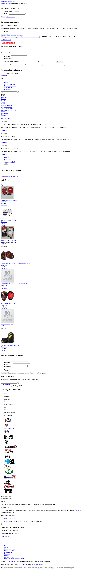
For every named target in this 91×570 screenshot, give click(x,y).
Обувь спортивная (6, 105)
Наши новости (5, 118)
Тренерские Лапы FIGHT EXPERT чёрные (14, 283)
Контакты (7, 89)
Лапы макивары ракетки (8, 110)
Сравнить (4, 201)
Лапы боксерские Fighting (8, 220)
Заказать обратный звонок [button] (9, 48)
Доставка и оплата (9, 84)
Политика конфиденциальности (14, 558)
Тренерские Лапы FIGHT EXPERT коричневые (15, 263)
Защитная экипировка (7, 108)
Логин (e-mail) (8, 11)
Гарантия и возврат (10, 86)
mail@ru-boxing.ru (37, 564)
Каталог (6, 82)
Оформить (4, 176)
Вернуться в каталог (13, 176)
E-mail (6, 31)
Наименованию (16, 185)
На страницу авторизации (15, 35)
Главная (6, 157)
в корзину (4, 205)
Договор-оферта (9, 557)
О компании (8, 87)
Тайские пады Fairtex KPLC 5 (10, 345)
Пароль (6, 13)
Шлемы (3, 100)
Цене (22, 185)
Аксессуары (4, 113)
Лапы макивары (9, 162)
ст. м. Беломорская (9, 518)
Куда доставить (9, 370)
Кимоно (3, 99)
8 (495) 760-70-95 (6, 40)
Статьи (6, 547)
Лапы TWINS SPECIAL (8, 304)
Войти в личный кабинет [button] (8, 1)
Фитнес (3, 111)
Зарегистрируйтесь (6, 3)
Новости (7, 555)
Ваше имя (7, 56)
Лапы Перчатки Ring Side (8, 240)
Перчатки (4, 97)
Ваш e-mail (7, 366)
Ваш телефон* (8, 364)
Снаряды (3, 115)
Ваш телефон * (8, 58)
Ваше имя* (7, 362)
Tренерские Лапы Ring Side (9, 200)
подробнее (4, 130)
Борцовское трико (6, 107)
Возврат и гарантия (10, 550)
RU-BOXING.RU (10, 561)
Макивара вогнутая (7, 324)
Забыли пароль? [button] (10, 17)
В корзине (4, 75)
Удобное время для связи (11, 61)
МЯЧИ (3, 102)
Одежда (3, 103)
